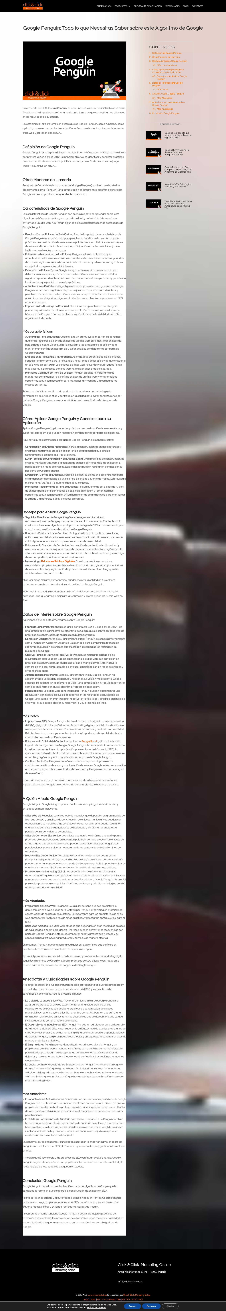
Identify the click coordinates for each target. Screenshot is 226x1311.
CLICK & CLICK (104, 6)
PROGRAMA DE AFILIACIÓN (148, 6)
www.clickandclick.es (97, 1295)
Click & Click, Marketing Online (136, 1295)
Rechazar (151, 1306)
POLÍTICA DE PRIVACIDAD (109, 1299)
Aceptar (132, 1306)
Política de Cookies (96, 1307)
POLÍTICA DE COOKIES (132, 1299)
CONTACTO (197, 6)
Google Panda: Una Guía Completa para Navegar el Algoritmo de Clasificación (178, 169)
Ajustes (170, 1306)
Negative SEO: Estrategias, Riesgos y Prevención (178, 185)
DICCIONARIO (172, 6)
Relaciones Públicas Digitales (58, 561)
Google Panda (89, 741)
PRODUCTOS (121, 6)
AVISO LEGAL (89, 1299)
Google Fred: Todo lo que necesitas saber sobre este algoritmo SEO (178, 135)
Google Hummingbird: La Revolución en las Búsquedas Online (177, 152)
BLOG (185, 6)
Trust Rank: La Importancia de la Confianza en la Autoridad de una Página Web (178, 204)
